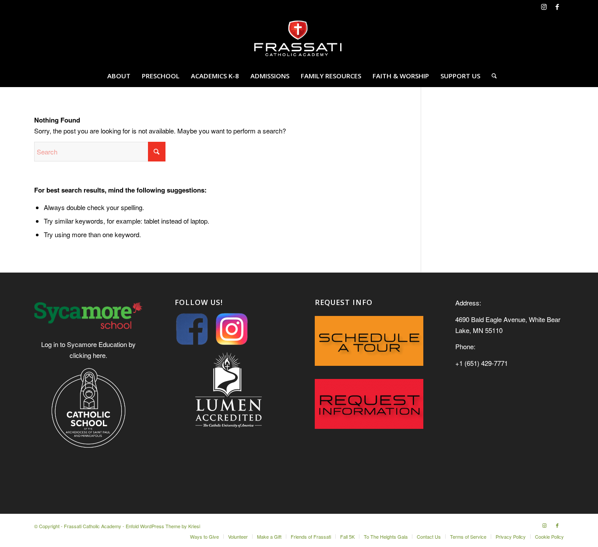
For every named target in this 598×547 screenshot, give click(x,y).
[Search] (491, 76)
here (99, 355)
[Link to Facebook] (557, 6)
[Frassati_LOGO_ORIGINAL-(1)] (299, 39)
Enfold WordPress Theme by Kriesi (163, 525)
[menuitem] (119, 76)
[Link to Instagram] (544, 6)
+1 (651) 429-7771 (481, 363)
